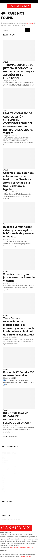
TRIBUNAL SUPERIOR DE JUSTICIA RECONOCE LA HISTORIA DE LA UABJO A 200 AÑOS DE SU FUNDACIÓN (18, 71)
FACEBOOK (7, 501)
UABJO (5, 62)
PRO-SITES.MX (26, 556)
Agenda (5, 224)
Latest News (9, 34)
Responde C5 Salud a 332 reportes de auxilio (18, 373)
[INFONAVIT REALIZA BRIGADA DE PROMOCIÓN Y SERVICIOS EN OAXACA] (19, 398)
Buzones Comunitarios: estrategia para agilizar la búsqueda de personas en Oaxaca (19, 231)
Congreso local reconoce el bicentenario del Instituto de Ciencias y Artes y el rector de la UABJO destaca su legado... (18, 181)
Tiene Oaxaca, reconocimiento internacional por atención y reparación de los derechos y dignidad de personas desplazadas (19, 326)
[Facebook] (0, 552)
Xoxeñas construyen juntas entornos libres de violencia (19, 277)
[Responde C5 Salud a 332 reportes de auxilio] (19, 357)
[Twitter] (1, 552)
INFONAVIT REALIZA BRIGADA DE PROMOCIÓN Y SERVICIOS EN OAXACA (17, 417)
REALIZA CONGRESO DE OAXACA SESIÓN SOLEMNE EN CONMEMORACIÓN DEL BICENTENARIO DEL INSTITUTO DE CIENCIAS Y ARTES (18, 123)
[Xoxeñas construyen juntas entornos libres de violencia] (19, 259)
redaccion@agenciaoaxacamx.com (22, 548)
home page (30, 23)
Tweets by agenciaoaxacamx (12, 519)
